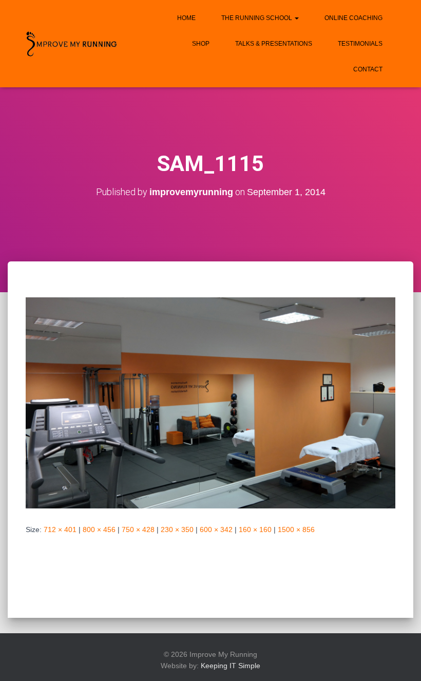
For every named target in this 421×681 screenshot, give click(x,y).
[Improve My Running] (72, 43)
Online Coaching (353, 18)
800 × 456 (99, 529)
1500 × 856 (296, 529)
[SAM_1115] (210, 402)
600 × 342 (216, 529)
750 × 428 (138, 529)
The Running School (257, 18)
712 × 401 (60, 529)
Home (186, 18)
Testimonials (360, 43)
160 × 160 (255, 529)
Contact (367, 69)
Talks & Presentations (273, 43)
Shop (200, 43)
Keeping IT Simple (230, 665)
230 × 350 (177, 529)
